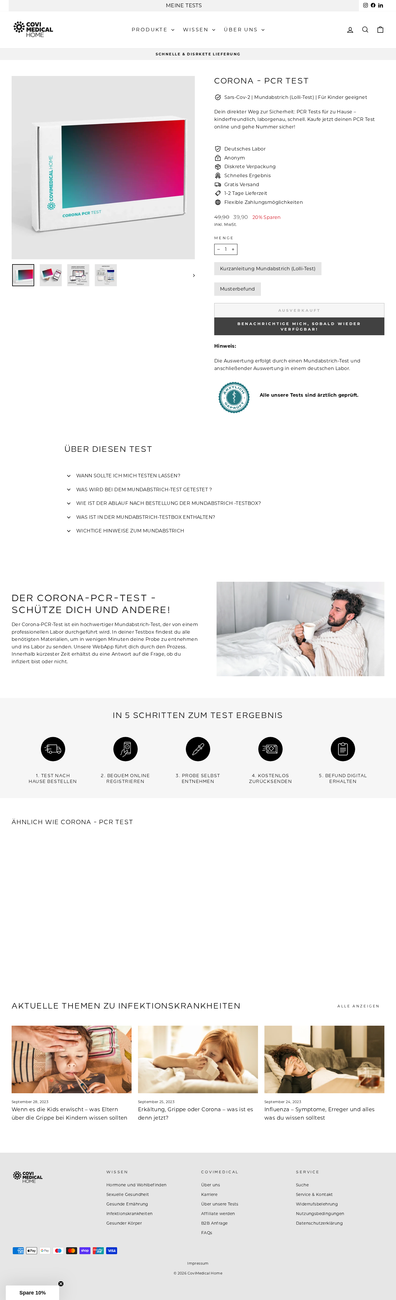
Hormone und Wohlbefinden (136, 1185)
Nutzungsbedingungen (320, 1213)
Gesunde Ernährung (127, 1204)
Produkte (151, 29)
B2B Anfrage (214, 1223)
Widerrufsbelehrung (317, 1204)
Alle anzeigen (358, 1006)
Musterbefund (237, 289)
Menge (224, 238)
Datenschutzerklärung (319, 1223)
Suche (302, 1185)
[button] (32, 1293)
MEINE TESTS (184, 5)
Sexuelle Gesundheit (127, 1194)
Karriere (209, 1194)
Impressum (198, 1263)
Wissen (197, 29)
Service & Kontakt (314, 1194)
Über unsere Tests (220, 1204)
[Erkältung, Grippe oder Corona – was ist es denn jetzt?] (198, 1059)
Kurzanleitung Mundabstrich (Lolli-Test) (268, 268)
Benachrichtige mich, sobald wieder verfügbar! (299, 326)
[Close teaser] (61, 1284)
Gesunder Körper (124, 1223)
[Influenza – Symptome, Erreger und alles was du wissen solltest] (324, 1059)
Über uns (242, 29)
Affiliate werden (218, 1213)
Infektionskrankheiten (129, 1213)
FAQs (206, 1232)
